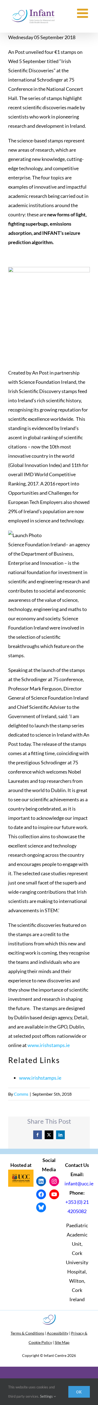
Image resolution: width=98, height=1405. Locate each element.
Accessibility (57, 1333)
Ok (79, 1391)
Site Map (62, 1342)
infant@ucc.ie (79, 1183)
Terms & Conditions (27, 1333)
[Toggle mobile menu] (83, 13)
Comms (21, 1093)
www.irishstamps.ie (48, 1045)
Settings (47, 1396)
